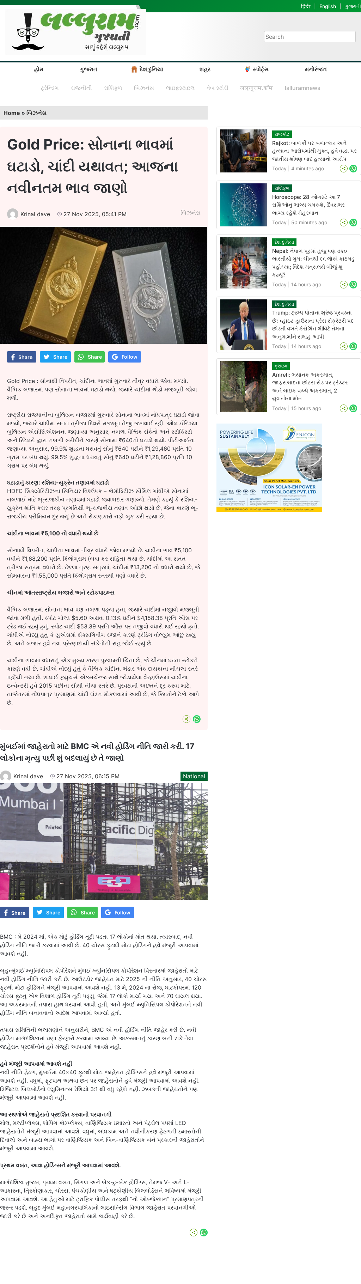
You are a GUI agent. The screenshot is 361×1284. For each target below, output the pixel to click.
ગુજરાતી (353, 6)
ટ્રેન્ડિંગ (50, 87)
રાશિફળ (113, 87)
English (327, 6)
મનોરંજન (316, 69)
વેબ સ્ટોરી (217, 87)
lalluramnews (302, 87)
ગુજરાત (88, 69)
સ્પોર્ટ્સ (261, 69)
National (194, 776)
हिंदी (306, 6)
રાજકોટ (282, 134)
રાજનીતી (81, 87)
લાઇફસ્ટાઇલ (180, 87)
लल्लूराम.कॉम (256, 87)
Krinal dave (35, 214)
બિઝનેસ (144, 87)
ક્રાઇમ (281, 366)
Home (12, 112)
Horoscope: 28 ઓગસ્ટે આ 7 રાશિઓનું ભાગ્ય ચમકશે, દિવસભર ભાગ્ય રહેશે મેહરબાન (308, 205)
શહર (205, 69)
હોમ (38, 69)
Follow (129, 357)
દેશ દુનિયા (151, 69)
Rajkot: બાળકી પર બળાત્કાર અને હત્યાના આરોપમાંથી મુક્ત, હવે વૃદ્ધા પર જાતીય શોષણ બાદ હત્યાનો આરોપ (314, 151)
